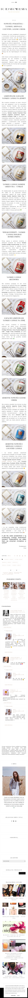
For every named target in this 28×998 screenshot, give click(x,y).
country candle (8, 559)
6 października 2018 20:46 (16, 691)
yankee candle (16, 565)
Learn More (13, 995)
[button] (14, 2)
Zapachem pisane (16, 610)
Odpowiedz (7, 627)
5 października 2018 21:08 (16, 659)
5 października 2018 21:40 (18, 635)
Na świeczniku (20, 208)
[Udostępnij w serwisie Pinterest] (25, 556)
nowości (15, 562)
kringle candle (6, 562)
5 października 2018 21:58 (18, 675)
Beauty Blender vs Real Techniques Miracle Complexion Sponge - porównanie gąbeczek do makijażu (14, 956)
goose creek (18, 559)
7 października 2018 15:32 (18, 711)
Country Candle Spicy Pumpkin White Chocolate (7, 573)
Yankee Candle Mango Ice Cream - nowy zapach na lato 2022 (21, 594)
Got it (18, 995)
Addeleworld (15, 657)
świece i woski (6, 565)
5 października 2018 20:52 (17, 611)
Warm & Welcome (18, 407)
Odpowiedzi (9, 630)
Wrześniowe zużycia (18, 573)
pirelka (13, 690)
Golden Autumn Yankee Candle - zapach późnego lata (6, 594)
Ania (14, 634)
